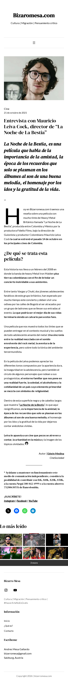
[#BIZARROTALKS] (57, 540)
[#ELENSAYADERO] (11, 553)
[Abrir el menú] (34, 43)
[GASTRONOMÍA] (57, 553)
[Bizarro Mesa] (11, 540)
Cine (6, 108)
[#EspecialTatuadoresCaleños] (34, 540)
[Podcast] (34, 553)
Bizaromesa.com (34, 15)
